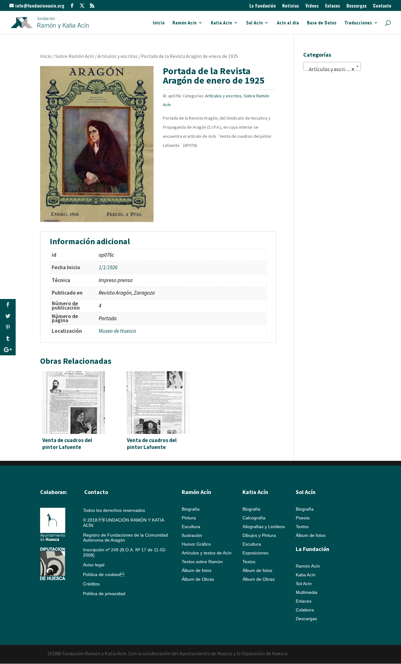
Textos (248, 561)
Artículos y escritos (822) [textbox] (333, 69)
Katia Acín (221, 23)
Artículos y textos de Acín (207, 552)
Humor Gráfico (196, 544)
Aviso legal (93, 564)
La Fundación (262, 6)
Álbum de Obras (198, 579)
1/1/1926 (108, 267)
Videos (312, 6)
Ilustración (192, 535)
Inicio (159, 23)
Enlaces (332, 6)
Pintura (189, 517)
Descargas (356, 6)
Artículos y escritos (117, 56)
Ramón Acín (185, 23)
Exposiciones (255, 552)
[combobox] (332, 66)
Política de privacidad (104, 593)
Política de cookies (103, 574)
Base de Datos (322, 23)
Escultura (191, 526)
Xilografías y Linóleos (263, 526)
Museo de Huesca (117, 330)
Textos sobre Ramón (202, 561)
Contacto (382, 6)
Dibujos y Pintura (259, 535)
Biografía (191, 509)
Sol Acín (254, 23)
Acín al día (288, 23)
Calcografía (253, 517)
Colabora (305, 609)
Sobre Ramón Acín (74, 56)
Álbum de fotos (196, 570)
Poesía (303, 517)
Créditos (91, 583)
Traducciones (358, 23)
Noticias (290, 6)
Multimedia (306, 592)
